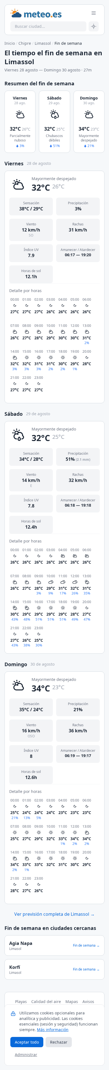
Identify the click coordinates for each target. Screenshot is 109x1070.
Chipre (24, 43)
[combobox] (48, 26)
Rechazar (58, 1042)
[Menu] (94, 13)
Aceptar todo (27, 1042)
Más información (52, 1029)
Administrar (26, 1054)
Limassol (43, 43)
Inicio (9, 43)
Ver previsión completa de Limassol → (54, 914)
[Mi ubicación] (94, 26)
